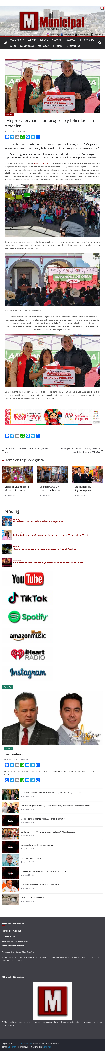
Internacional (87, 40)
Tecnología (43, 46)
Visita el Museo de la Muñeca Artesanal (17, 488)
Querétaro (15, 40)
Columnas (70, 40)
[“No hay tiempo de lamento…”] (10, 899)
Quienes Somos (9, 936)
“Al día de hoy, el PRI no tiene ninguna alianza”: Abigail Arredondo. (49, 832)
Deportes (57, 46)
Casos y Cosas (27, 46)
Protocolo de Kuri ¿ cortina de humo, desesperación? (43, 871)
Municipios (9, 114)
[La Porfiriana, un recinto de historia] (52, 467)
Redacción (25, 131)
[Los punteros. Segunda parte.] (87, 467)
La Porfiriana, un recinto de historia (50, 488)
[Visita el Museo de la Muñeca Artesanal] (17, 467)
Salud (13, 46)
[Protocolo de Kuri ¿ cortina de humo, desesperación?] (10, 873)
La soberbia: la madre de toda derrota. (37, 845)
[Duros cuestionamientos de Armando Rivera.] (10, 886)
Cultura (32, 40)
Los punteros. (14, 754)
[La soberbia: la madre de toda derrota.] (10, 847)
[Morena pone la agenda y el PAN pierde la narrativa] (10, 820)
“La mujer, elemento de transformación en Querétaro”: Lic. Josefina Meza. (52, 792)
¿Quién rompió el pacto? (31, 858)
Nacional (56, 40)
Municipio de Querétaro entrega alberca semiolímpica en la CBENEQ (80, 450)
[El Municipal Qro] (52, 8)
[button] (22, 40)
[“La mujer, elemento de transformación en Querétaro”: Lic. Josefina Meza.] (10, 794)
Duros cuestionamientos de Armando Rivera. (40, 884)
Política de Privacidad (11, 931)
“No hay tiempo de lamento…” (33, 897)
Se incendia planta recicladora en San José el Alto (26, 450)
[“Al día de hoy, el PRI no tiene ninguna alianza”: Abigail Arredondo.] (10, 834)
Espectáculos (73, 46)
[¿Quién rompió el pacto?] (10, 860)
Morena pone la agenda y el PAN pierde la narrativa (43, 819)
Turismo (44, 40)
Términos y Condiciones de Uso (16, 942)
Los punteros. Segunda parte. (83, 488)
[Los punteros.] (52, 718)
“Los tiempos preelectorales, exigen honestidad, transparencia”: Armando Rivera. (56, 805)
